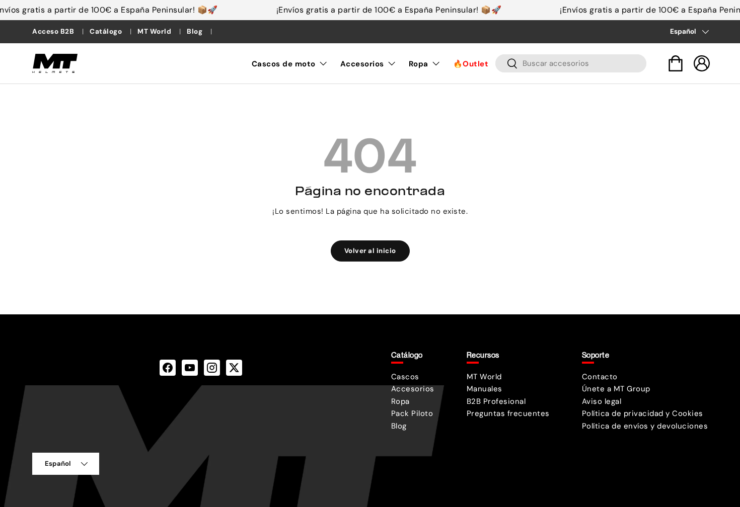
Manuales (484, 389)
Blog (195, 31)
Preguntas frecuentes (508, 413)
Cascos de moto (284, 64)
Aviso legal (602, 401)
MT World (155, 31)
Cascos (405, 377)
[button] (675, 63)
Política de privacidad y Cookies (642, 413)
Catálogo (107, 31)
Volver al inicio (370, 250)
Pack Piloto (412, 413)
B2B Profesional (496, 401)
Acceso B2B (54, 31)
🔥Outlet (471, 64)
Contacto (600, 377)
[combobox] (570, 63)
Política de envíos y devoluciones (645, 426)
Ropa (418, 64)
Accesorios (362, 64)
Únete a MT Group (616, 389)
